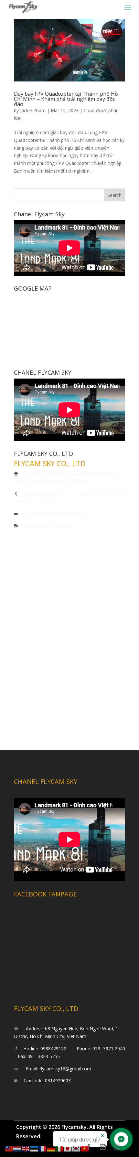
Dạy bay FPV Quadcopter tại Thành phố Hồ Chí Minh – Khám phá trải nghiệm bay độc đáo (66, 99)
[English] (26, 1148)
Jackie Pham (33, 110)
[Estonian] (34, 1148)
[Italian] (59, 1148)
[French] (42, 1148)
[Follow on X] (117, 1147)
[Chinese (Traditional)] (9, 1148)
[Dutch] (17, 1148)
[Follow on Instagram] (103, 1147)
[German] (51, 1148)
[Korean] (76, 1148)
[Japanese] (68, 1148)
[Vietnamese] (84, 1148)
